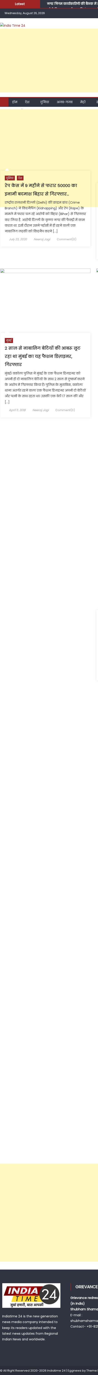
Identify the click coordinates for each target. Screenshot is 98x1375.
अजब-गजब (64, 102)
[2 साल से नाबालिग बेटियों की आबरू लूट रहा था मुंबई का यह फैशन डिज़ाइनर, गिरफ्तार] (45, 301)
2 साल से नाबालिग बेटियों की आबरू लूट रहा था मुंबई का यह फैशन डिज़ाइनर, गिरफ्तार (42, 356)
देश (27, 102)
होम (14, 102)
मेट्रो (82, 102)
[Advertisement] (49, 158)
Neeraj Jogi (42, 239)
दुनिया (44, 102)
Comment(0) (66, 239)
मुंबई (9, 340)
